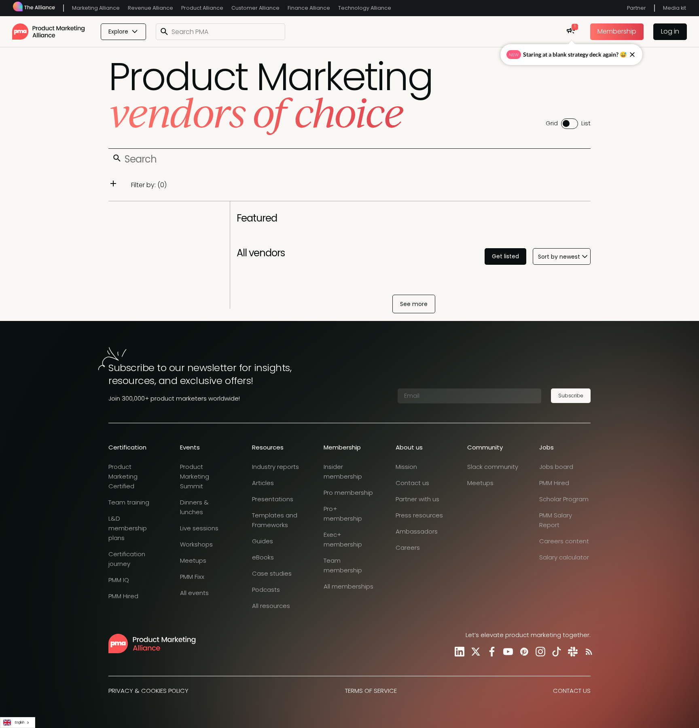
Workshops (196, 544)
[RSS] (587, 651)
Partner (636, 7)
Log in (670, 31)
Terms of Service (371, 690)
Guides (262, 541)
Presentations (272, 499)
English (19, 722)
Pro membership (348, 492)
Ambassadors (417, 531)
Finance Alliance (309, 7)
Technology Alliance (364, 7)
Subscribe (570, 395)
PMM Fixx (192, 576)
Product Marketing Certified (123, 476)
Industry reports (275, 466)
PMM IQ (118, 580)
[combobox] (17, 722)
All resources (271, 605)
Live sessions (199, 528)
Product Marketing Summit (194, 476)
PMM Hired (123, 596)
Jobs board (556, 466)
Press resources (419, 515)
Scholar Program (564, 499)
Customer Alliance (255, 7)
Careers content (564, 541)
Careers (408, 547)
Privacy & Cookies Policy (148, 690)
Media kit (674, 7)
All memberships (348, 586)
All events (194, 593)
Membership (616, 31)
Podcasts (266, 589)
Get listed (505, 256)
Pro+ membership (343, 513)
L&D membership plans (127, 528)
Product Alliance (202, 7)
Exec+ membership (343, 539)
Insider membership (343, 471)
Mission (406, 466)
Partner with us (417, 499)
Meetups (193, 560)
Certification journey (126, 559)
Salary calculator (564, 557)
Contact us (412, 483)
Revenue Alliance (150, 7)
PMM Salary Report (555, 520)
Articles (263, 483)
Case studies (272, 573)
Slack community (492, 466)
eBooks (263, 557)
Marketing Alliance (96, 7)
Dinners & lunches (194, 507)
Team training (128, 502)
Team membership (343, 565)
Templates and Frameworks (274, 520)
